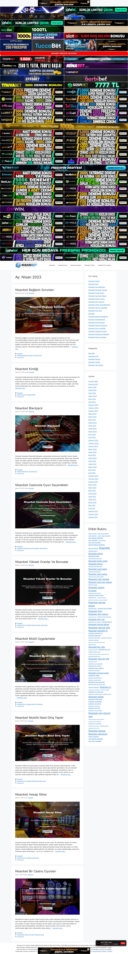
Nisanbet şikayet (97, 730)
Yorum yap (20, 357)
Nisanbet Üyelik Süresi (96, 293)
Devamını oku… (20, 388)
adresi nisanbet (92, 533)
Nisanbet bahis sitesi (97, 561)
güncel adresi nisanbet (96, 545)
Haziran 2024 (93, 411)
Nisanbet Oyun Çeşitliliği (96, 328)
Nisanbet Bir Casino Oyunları (35, 871)
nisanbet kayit (92, 644)
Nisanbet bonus (95, 564)
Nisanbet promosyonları (98, 673)
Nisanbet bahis (93, 556)
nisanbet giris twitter (104, 608)
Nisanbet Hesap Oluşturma (97, 325)
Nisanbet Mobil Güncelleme (98, 317)
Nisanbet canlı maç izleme (100, 582)
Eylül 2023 (92, 437)
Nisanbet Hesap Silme (31, 794)
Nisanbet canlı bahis (97, 569)
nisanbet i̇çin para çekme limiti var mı (96, 642)
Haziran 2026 (93, 381)
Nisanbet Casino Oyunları (96, 589)
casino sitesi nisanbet (103, 536)
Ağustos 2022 (93, 476)
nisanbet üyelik (104, 726)
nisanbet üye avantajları (94, 723)
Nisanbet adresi (95, 553)
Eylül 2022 (92, 473)
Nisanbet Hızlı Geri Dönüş (97, 296)
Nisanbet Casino (39, 934)
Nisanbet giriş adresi (98, 614)
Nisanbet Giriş (62, 265)
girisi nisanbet (92, 540)
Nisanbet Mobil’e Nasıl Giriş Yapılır (39, 717)
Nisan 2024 (92, 417)
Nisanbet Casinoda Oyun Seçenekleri (41, 485)
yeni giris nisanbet (94, 741)
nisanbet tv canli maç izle (95, 694)
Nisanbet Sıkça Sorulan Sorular (96, 684)
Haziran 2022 (93, 482)
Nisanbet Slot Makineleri (95, 678)
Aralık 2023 (92, 429)
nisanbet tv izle (107, 694)
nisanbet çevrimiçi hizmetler (94, 721)
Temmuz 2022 (93, 479)
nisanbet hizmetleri (106, 637)
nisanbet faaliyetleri (101, 597)
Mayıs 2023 (92, 449)
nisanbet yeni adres (94, 704)
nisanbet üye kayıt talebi (93, 726)
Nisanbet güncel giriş (99, 627)
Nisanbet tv (105, 687)
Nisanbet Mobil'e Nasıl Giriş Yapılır (36, 781)
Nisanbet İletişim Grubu (96, 299)
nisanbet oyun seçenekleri (95, 663)
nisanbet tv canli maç (95, 692)
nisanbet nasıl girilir (92, 661)
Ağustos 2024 (93, 405)
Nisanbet (52, 265)
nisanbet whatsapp (95, 701)
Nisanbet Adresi (94, 281)
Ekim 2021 (92, 505)
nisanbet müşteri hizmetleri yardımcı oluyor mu (98, 654)
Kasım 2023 (92, 431)
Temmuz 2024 (93, 408)
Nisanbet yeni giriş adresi (95, 710)
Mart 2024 (92, 420)
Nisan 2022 (92, 488)
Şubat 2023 (92, 458)
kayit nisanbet (93, 548)
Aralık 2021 (92, 499)
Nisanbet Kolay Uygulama (97, 337)
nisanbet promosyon (94, 670)
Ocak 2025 (92, 393)
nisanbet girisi (92, 608)
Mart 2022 (92, 491)
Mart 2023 (92, 455)
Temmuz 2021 (93, 514)
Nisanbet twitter (96, 697)
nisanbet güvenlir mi (95, 633)
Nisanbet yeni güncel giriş (99, 715)
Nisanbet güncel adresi (98, 624)
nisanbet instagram (93, 640)
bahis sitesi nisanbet (103, 533)
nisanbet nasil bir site (94, 656)
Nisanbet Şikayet (76, 265)
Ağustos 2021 (93, 511)
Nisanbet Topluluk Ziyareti (97, 331)
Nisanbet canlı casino (97, 574)
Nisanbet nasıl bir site (98, 659)
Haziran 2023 (93, 446)
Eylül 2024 (92, 402)
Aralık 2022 (92, 464)
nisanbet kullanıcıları (93, 649)
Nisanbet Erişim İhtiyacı (96, 322)
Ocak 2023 (92, 461)
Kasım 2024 (92, 396)
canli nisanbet (92, 536)
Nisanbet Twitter (89, 265)
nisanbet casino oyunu (94, 593)
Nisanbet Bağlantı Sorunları (34, 290)
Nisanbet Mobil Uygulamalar (35, 638)
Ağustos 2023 (93, 440)
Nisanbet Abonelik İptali (96, 319)
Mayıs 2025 (92, 387)
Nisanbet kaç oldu (96, 647)
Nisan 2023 (92, 452)
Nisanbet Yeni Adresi (104, 265)
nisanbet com (92, 597)
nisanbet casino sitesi (96, 595)
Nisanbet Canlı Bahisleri (96, 287)
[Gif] (64, 126)
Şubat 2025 (92, 390)
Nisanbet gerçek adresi (96, 604)
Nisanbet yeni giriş (94, 708)
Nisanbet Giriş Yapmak (94, 622)
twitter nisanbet (93, 736)
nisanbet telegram (93, 687)
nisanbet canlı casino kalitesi (96, 576)
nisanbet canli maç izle (95, 566)
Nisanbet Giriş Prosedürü (104, 617)
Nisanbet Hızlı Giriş (95, 311)
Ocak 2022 (92, 496)
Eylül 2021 (91, 508)
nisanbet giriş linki (92, 617)
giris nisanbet (102, 540)
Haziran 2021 (93, 517)
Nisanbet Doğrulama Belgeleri (98, 334)
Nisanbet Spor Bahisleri (96, 682)
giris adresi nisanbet (95, 538)
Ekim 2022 (92, 470)
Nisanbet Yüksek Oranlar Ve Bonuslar (41, 562)
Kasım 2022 (92, 467)
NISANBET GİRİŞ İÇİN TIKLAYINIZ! (64, 53)
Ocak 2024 (92, 426)
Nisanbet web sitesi (95, 699)
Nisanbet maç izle (104, 649)
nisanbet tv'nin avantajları (94, 689)
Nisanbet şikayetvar (97, 734)
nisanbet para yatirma (94, 666)
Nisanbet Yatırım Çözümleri (97, 308)
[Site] (32, 91)
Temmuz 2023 (93, 443)
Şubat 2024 (92, 423)
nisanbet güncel (106, 622)
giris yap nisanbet (94, 542)
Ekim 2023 (92, 434)
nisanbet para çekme (96, 668)
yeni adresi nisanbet (95, 739)
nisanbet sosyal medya (94, 680)
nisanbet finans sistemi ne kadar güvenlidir (97, 600)
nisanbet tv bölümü (105, 689)
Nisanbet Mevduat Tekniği (97, 290)
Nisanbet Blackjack (29, 408)
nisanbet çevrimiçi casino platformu (96, 719)
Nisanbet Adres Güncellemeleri (99, 305)
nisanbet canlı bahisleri (94, 571)
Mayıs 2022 (92, 485)
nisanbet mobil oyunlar (94, 652)
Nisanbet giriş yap (96, 619)
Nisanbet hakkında (94, 635)
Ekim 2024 (92, 399)
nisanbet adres (92, 551)
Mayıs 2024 (92, 414)
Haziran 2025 (93, 384)
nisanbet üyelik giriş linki (93, 728)
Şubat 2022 (92, 494)
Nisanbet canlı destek (98, 579)
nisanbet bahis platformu (95, 558)
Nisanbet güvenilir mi (98, 631)
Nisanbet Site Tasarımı (96, 302)
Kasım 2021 (92, 502)
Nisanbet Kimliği (26, 369)
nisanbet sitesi (93, 675)
